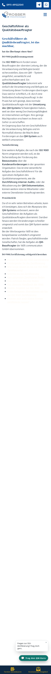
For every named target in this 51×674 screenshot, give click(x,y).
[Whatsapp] (46, 4)
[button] (45, 15)
